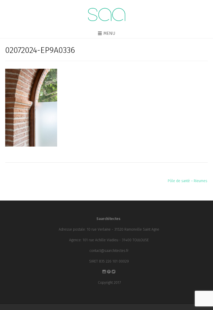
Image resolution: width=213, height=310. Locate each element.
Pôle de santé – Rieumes (187, 181)
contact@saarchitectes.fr (109, 251)
